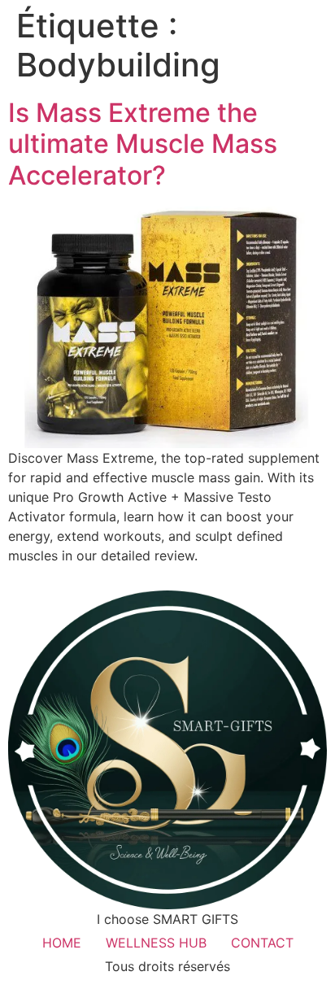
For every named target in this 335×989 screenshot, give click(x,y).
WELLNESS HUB (156, 943)
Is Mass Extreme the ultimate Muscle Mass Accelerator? (142, 144)
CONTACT (262, 943)
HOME (61, 943)
